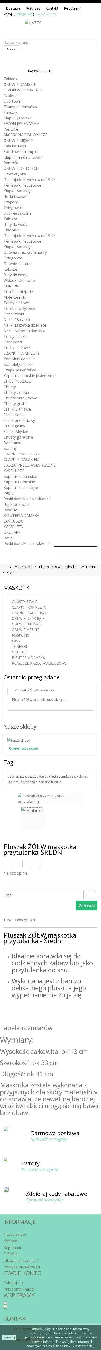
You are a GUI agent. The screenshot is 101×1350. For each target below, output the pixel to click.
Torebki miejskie (18, 291)
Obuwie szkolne (17, 213)
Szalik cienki (14, 414)
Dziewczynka (15, 174)
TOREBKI (11, 286)
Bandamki (12, 442)
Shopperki (13, 342)
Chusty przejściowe (20, 398)
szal (10, 782)
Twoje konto (45, 13)
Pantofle (11, 129)
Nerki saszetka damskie (24, 330)
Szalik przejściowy (19, 420)
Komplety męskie (19, 364)
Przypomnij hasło (19, 1289)
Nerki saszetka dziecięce (25, 325)
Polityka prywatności (22, 1267)
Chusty (10, 386)
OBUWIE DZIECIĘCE (21, 168)
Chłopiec (11, 230)
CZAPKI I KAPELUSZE (22, 454)
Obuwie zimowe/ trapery (25, 252)
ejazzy (20, 776)
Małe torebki (15, 297)
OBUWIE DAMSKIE (20, 84)
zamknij (9, 1337)
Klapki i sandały (17, 190)
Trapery (11, 202)
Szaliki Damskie (17, 409)
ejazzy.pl (32, 776)
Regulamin (72, 8)
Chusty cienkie (16, 392)
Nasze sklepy (20, 726)
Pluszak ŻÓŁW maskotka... (35, 690)
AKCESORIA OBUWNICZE (25, 134)
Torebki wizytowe (19, 308)
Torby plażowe (17, 302)
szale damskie (40, 782)
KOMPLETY (13, 526)
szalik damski (79, 776)
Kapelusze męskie (19, 482)
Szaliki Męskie (16, 431)
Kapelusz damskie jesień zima (29, 375)
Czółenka (12, 95)
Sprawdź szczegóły (49, 1139)
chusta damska (59, 776)
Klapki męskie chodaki (23, 157)
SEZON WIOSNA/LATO (23, 90)
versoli (44, 776)
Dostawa (13, 8)
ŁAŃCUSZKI (14, 521)
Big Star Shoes (16, 504)
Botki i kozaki (15, 196)
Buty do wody (15, 224)
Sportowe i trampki (20, 151)
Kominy (10, 448)
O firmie (10, 1253)
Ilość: (8, 895)
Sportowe (12, 101)
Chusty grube (15, 403)
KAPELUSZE (14, 470)
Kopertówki (14, 314)
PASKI (9, 493)
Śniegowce (13, 207)
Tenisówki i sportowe (22, 185)
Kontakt (52, 8)
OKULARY (12, 532)
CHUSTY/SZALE (17, 381)
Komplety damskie (20, 358)
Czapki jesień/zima (20, 370)
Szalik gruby (14, 426)
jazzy (11, 776)
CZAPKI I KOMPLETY (21, 353)
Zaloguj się (23, 13)
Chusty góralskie (18, 437)
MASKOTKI (20, 635)
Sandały (10, 112)
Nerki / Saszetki (17, 319)
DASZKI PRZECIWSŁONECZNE (30, 465)
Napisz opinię (16, 873)
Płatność (33, 8)
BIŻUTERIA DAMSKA (21, 515)
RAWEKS (11, 510)
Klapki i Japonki (17, 118)
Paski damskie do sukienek (27, 498)
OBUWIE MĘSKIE (18, 140)
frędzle (56, 782)
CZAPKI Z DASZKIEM (21, 459)
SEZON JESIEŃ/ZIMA (21, 123)
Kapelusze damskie (20, 476)
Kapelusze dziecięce (21, 487)
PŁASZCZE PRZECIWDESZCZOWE (39, 663)
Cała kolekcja (15, 146)
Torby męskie (16, 336)
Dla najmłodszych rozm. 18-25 (30, 179)
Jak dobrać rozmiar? (21, 1260)
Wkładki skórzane (19, 280)
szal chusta (22, 782)
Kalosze (10, 218)
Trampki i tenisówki (21, 106)
